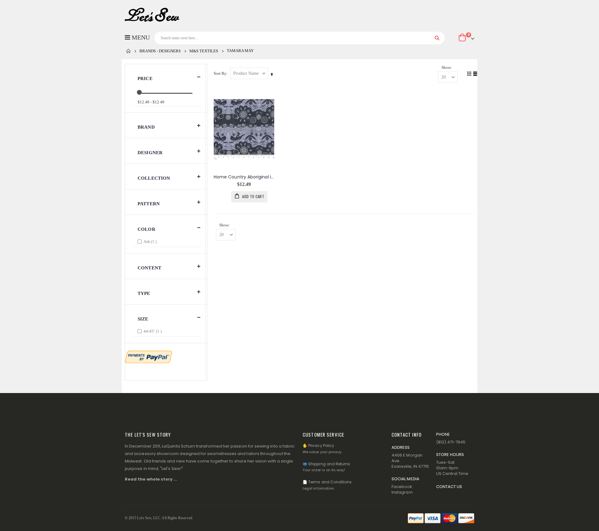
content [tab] (149, 267)
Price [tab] (145, 78)
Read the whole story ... (151, 479)
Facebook (402, 487)
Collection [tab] (154, 178)
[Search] (437, 38)
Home (128, 51)
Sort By (220, 73)
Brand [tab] (146, 127)
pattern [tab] (149, 203)
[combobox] (299, 38)
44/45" (153, 331)
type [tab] (144, 293)
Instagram (402, 492)
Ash (151, 241)
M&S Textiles (203, 51)
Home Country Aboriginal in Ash (244, 177)
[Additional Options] (148, 356)
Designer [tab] (150, 152)
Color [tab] (146, 229)
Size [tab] (143, 318)
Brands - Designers (160, 51)
